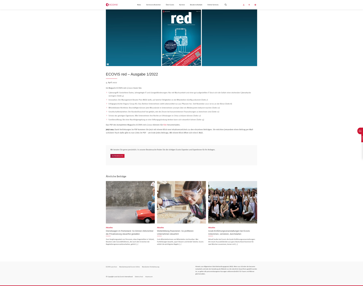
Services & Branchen (153, 5)
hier (165, 125)
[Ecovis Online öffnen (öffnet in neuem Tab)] (244, 5)
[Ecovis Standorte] (249, 5)
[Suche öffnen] (225, 4)
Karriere (182, 5)
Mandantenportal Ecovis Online (129, 267)
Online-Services (212, 5)
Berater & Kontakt (196, 5)
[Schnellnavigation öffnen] (360, 131)
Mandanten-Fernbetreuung (150, 267)
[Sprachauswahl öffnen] (255, 5)
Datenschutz (139, 276)
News (139, 5)
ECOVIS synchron (111, 267)
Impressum (149, 276)
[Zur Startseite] (112, 4)
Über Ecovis (170, 5)
